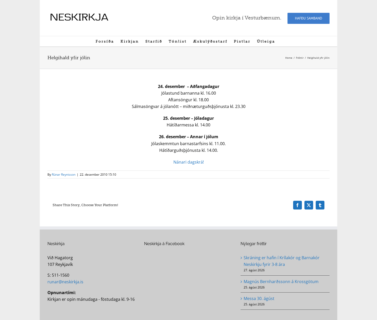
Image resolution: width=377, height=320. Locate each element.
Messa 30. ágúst (259, 298)
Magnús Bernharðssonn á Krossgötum (281, 281)
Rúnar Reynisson (63, 174)
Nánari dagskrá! (188, 162)
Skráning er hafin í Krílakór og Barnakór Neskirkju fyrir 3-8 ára (282, 261)
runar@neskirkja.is (65, 282)
